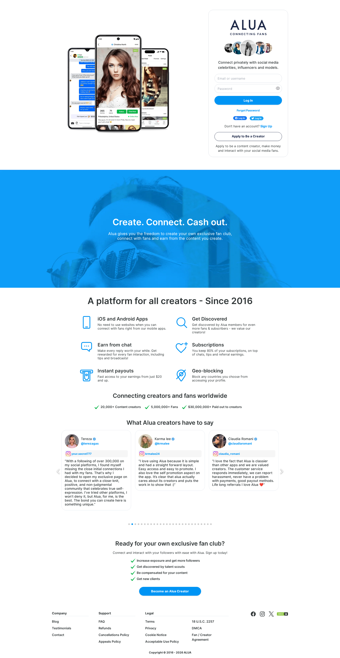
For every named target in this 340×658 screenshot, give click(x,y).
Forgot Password (248, 110)
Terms (150, 621)
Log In (241, 118)
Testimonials (61, 628)
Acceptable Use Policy (162, 641)
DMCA (197, 628)
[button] (58, 472)
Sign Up (266, 126)
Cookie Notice (155, 635)
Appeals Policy (110, 641)
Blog (55, 621)
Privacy (150, 628)
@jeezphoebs (264, 443)
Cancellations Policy (114, 635)
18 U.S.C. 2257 (203, 621)
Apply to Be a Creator (248, 136)
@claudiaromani (192, 443)
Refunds (105, 628)
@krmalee (114, 443)
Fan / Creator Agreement (202, 637)
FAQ (102, 621)
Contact (58, 635)
